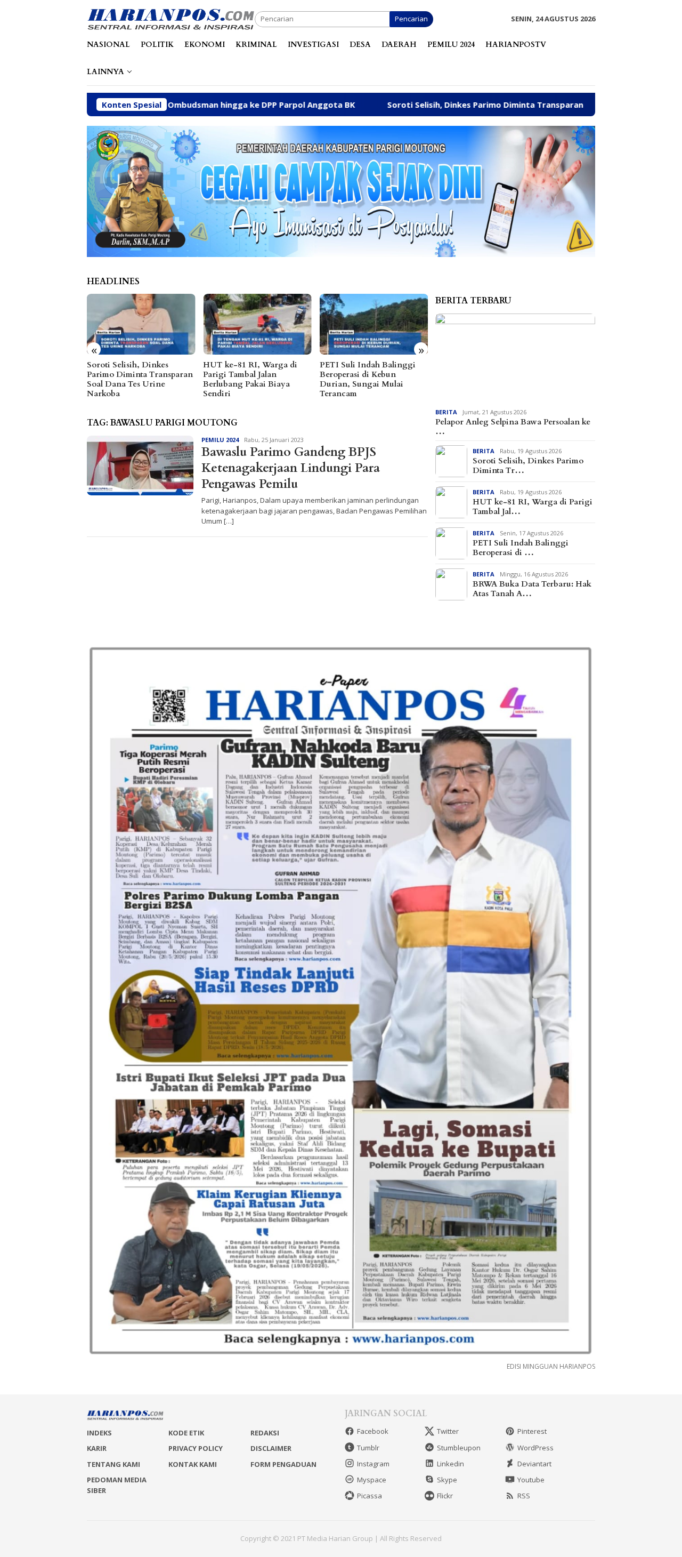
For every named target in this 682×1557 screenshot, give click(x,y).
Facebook (372, 1431)
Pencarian (411, 18)
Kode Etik (186, 1433)
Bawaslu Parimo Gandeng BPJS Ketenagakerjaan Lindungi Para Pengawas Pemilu (290, 468)
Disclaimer (270, 1448)
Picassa (369, 1495)
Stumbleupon (459, 1447)
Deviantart (534, 1463)
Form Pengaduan (283, 1464)
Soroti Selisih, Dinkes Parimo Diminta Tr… (528, 465)
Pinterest (532, 1431)
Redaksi (264, 1433)
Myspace (371, 1479)
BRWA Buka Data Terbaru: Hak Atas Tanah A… (532, 588)
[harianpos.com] (171, 18)
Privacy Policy (195, 1448)
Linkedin (450, 1463)
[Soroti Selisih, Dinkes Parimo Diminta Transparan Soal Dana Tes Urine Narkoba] (141, 324)
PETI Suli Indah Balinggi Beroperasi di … (521, 547)
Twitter (448, 1431)
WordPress (535, 1447)
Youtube (531, 1479)
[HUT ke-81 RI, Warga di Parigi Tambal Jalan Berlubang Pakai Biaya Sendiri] (257, 324)
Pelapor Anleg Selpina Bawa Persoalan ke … (512, 426)
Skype (447, 1479)
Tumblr (368, 1447)
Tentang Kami (113, 1464)
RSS (523, 1495)
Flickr (445, 1495)
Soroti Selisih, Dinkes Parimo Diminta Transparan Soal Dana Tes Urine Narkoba (464, 104)
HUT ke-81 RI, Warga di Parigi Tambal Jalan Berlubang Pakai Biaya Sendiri (250, 379)
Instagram (373, 1463)
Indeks (99, 1433)
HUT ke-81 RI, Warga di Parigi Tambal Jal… (532, 506)
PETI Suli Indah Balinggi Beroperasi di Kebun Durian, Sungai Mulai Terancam (368, 379)
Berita (446, 412)
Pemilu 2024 (220, 440)
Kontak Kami (192, 1464)
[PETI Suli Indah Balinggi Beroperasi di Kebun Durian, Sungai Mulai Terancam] (374, 324)
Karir (97, 1448)
